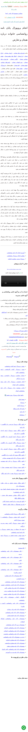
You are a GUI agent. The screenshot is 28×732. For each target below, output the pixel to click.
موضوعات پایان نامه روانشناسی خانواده (14, 628)
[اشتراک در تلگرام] (17, 356)
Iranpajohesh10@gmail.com (16, 337)
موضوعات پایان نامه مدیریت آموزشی (15, 652)
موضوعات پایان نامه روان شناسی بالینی (14, 588)
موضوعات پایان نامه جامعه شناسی (16, 615)
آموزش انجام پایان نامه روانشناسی (16, 252)
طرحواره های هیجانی (19, 53)
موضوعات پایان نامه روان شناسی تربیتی (14, 591)
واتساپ (9, 17)
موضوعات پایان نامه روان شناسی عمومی (14, 594)
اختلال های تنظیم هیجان (11, 56)
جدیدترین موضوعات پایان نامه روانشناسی (14, 637)
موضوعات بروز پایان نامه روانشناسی (15, 625)
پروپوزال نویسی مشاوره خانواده (16, 259)
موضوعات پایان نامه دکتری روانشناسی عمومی (13, 585)
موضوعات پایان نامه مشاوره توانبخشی (15, 643)
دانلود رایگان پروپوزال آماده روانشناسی (14, 514)
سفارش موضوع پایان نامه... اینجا (13, 13)
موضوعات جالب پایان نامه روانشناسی (15, 612)
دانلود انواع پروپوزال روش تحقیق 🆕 (14, 395)
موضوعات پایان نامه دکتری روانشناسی (15, 582)
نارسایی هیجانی (8, 53)
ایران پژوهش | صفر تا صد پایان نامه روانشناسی (15, 2)
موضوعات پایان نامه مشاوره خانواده (15, 640)
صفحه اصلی (21, 399)
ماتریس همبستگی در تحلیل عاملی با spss (14, 504)
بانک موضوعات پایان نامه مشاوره (13, 575)
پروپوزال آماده (21, 405)
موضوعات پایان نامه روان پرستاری (16, 609)
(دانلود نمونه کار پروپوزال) (20, 331)
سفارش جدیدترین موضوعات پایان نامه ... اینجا (14, 269)
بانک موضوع (21, 548)
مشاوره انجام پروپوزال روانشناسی (16, 256)
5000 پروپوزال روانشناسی (20, 6)
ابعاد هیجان (17, 65)
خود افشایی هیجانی (17, 62)
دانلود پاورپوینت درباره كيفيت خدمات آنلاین (13, 501)
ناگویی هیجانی (14, 59)
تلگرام (13, 17)
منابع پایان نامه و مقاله (19, 408)
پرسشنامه (22, 415)
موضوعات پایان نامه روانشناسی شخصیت (14, 634)
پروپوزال (22, 402)
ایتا (5, 17)
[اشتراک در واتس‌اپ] (9, 356)
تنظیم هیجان (19, 68)
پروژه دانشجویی (20, 578)
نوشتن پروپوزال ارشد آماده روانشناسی (15, 366)
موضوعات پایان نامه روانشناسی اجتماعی (14, 631)
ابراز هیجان (20, 56)
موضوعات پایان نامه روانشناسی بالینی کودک (13, 649)
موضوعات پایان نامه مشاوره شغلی (16, 646)
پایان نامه (22, 411)
